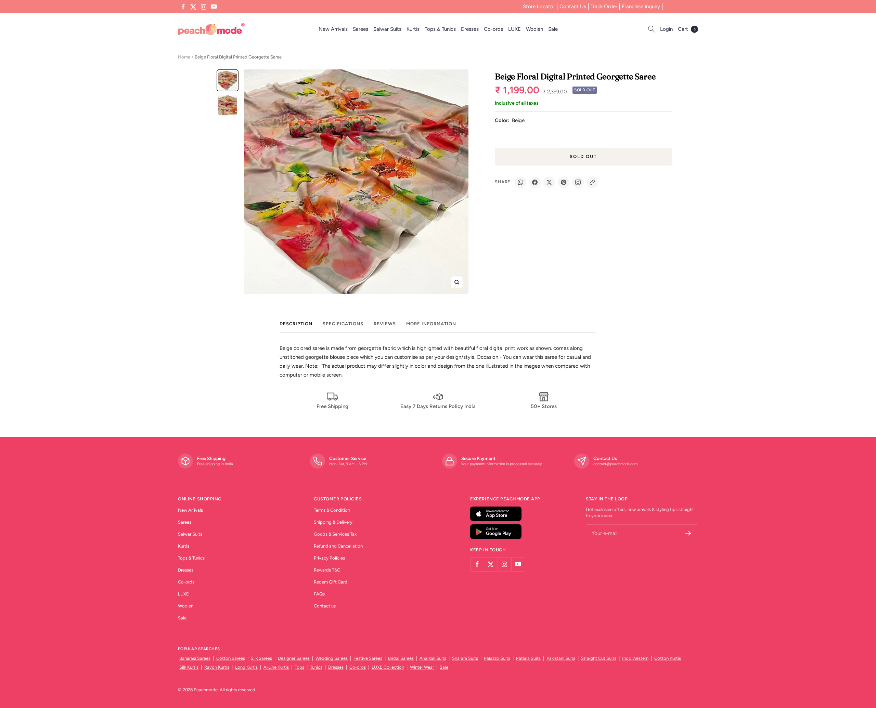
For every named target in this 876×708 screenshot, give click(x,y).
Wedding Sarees (331, 658)
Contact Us (572, 6)
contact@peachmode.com (615, 464)
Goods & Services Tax (335, 534)
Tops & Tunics (440, 29)
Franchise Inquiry (641, 6)
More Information (431, 323)
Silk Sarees (261, 658)
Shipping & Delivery (333, 522)
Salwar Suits (387, 29)
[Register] (688, 533)
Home (184, 57)
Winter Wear (422, 667)
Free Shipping (332, 406)
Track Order (604, 6)
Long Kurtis (246, 667)
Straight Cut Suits (598, 658)
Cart (687, 29)
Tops (299, 667)
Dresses (470, 29)
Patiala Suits (528, 658)
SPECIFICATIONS (343, 323)
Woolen (534, 29)
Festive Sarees (367, 658)
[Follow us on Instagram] (203, 7)
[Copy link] (592, 182)
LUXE (514, 29)
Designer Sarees (294, 658)
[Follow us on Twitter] (193, 7)
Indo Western (635, 658)
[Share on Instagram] (578, 182)
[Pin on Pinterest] (563, 182)
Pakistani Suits (560, 658)
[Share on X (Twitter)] (549, 182)
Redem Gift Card (330, 582)
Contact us (325, 605)
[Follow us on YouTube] (214, 7)
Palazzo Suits (497, 658)
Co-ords (493, 29)
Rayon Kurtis (216, 667)
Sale (553, 29)
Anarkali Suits (433, 658)
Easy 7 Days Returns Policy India (438, 406)
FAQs (319, 593)
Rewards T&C (327, 570)
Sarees (360, 29)
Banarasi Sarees (194, 658)
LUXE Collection (388, 667)
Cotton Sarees (230, 658)
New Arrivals (333, 29)
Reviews (385, 323)
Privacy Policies (329, 558)
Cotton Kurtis (667, 658)
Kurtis (413, 29)
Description (296, 323)
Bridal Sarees (401, 658)
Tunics (316, 667)
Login (666, 29)
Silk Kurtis (188, 667)
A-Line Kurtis (276, 667)
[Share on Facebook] (535, 182)
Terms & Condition (332, 510)
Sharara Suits (465, 658)
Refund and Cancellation (338, 546)
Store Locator (539, 6)
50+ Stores (544, 406)
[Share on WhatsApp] (520, 182)
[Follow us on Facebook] (183, 7)
